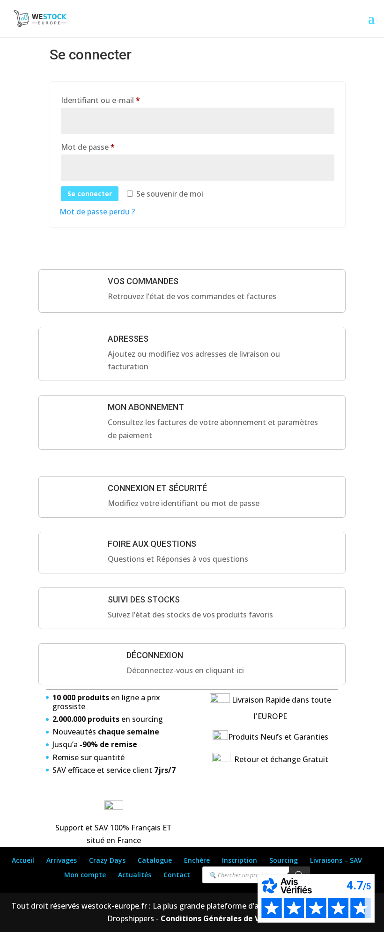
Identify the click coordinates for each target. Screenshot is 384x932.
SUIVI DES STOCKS (144, 599)
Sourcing (283, 860)
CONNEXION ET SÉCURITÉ (157, 488)
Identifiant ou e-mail (120, 100)
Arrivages (61, 860)
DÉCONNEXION (154, 655)
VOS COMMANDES (143, 281)
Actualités (134, 874)
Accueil (23, 860)
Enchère (197, 860)
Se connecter (89, 193)
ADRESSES (128, 339)
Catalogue (155, 860)
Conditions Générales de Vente (218, 918)
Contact (176, 874)
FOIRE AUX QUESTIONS (152, 544)
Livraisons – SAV (336, 860)
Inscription (239, 860)
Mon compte (85, 874)
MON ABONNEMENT (146, 407)
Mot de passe (107, 146)
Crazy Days (107, 860)
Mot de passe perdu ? (97, 211)
